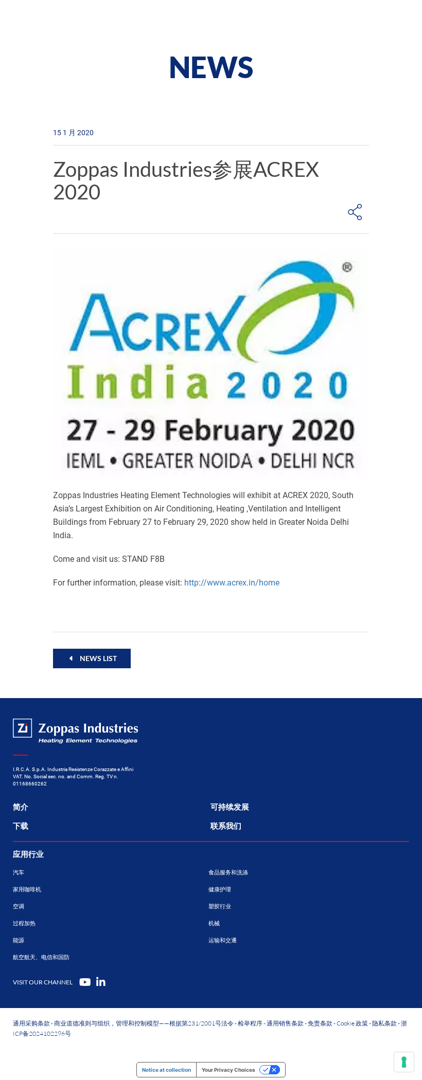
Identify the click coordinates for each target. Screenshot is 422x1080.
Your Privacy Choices (228, 1070)
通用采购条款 (31, 1023)
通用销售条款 (285, 1023)
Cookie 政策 (352, 1023)
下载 (20, 826)
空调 (18, 906)
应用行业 (28, 854)
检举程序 (250, 1023)
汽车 (18, 872)
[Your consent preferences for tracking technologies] (404, 1062)
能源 (18, 940)
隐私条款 (384, 1023)
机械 (214, 923)
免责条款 (320, 1023)
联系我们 (225, 826)
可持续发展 (229, 807)
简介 (20, 807)
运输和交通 (222, 940)
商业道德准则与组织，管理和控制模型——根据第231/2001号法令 (144, 1023)
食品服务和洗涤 (228, 872)
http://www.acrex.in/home (231, 583)
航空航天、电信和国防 (41, 957)
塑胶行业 (219, 906)
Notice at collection (166, 1070)
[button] (92, 658)
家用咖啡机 (27, 889)
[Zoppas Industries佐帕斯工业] (69, 20)
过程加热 (24, 923)
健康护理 (219, 889)
